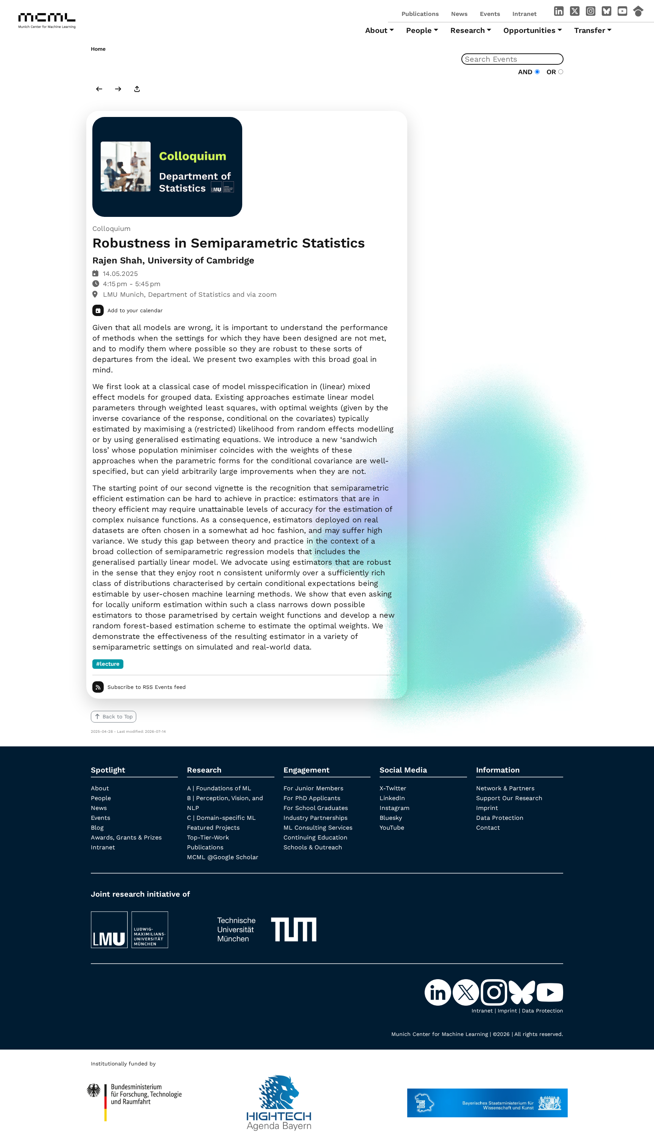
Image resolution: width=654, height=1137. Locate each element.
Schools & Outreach (312, 847)
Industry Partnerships (315, 817)
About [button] (376, 30)
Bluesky (391, 817)
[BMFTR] (134, 1099)
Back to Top (118, 716)
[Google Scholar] (638, 12)
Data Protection (499, 817)
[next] (118, 89)
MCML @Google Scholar (222, 857)
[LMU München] (146, 926)
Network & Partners (505, 788)
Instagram (395, 807)
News (459, 13)
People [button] (419, 30)
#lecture (108, 663)
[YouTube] (622, 12)
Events (490, 13)
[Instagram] (590, 12)
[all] (137, 89)
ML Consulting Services (317, 827)
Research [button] (467, 30)
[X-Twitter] (574, 12)
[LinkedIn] (558, 12)
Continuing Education (315, 837)
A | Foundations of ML (219, 788)
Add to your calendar (135, 310)
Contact (488, 827)
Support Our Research (509, 798)
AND (526, 72)
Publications (420, 13)
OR (550, 72)
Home (98, 49)
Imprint (487, 807)
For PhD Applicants (311, 798)
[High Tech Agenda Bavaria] (279, 1099)
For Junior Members (313, 788)
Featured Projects (213, 827)
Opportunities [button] (529, 30)
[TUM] (266, 926)
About (100, 788)
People (101, 798)
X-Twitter (393, 788)
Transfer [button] (589, 30)
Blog (97, 827)
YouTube (392, 827)
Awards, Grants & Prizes (126, 837)
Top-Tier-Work (208, 837)
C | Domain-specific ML (221, 817)
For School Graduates (315, 807)
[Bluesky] (606, 12)
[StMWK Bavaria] (487, 1099)
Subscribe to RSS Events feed (146, 687)
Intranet (524, 13)
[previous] (99, 89)
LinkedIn (392, 798)
